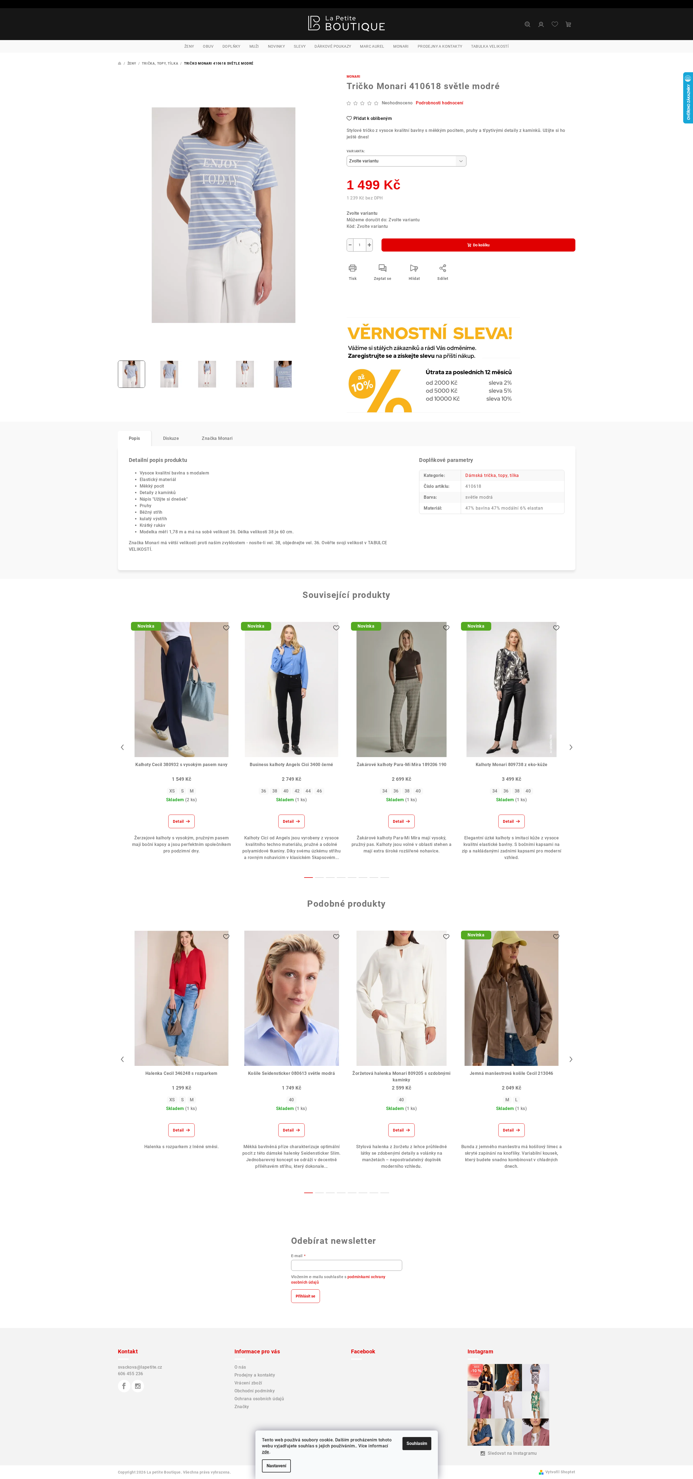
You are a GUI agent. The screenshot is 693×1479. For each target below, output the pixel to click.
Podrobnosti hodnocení (439, 102)
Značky (241, 1406)
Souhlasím (417, 1443)
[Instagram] (138, 1386)
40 (286, 791)
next (571, 747)
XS (172, 791)
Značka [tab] (217, 438)
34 (384, 791)
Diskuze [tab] (171, 438)
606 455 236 (130, 1373)
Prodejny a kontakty (254, 1375)
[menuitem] (189, 46)
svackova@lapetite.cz (140, 1367)
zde (265, 1451)
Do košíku (481, 245)
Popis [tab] (134, 438)
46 (319, 791)
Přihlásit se (305, 1296)
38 (274, 791)
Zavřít (378, 332)
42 (297, 791)
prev (122, 747)
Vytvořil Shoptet (560, 1472)
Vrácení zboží (248, 1383)
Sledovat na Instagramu (512, 1453)
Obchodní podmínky (254, 1390)
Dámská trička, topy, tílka (492, 475)
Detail (178, 821)
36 (263, 791)
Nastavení (276, 1465)
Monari (354, 76)
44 (308, 791)
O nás (240, 1367)
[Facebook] (124, 1386)
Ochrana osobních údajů (259, 1398)
